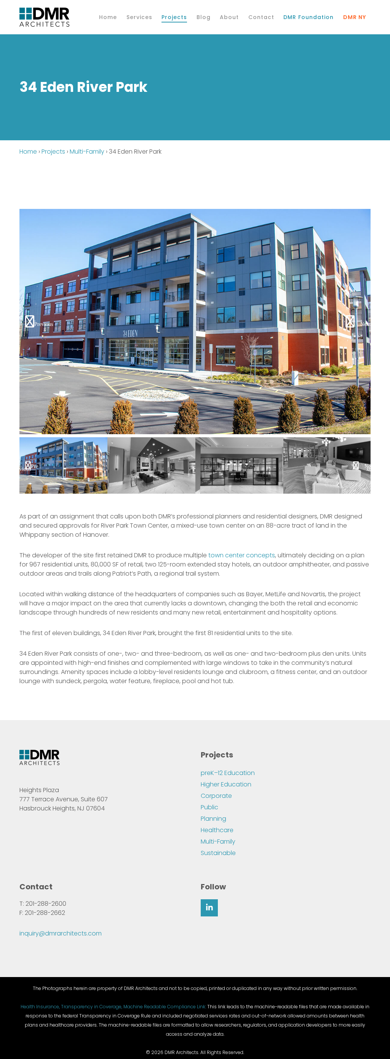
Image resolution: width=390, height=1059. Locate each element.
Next (365, 324)
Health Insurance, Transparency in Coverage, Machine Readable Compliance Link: (113, 1006)
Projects (53, 151)
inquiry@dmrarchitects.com (60, 933)
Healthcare (217, 830)
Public (209, 807)
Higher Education (226, 784)
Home (28, 151)
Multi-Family (87, 151)
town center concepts (241, 555)
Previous (43, 324)
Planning (213, 818)
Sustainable (218, 853)
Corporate (216, 795)
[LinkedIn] (209, 907)
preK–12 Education (228, 773)
